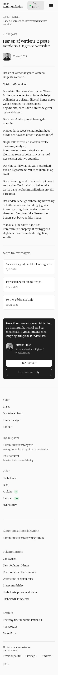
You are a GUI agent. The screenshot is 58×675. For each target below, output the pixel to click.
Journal (15, 17)
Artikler (10, 491)
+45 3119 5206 (10, 626)
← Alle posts (10, 34)
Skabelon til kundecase (16, 599)
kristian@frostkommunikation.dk (22, 620)
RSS (6, 664)
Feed (5, 485)
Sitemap (31, 656)
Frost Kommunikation (13, 5)
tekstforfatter (22, 352)
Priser (6, 406)
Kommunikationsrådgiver (28, 349)
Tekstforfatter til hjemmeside (19, 572)
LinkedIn (9, 633)
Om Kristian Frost (13, 413)
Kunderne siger (12, 420)
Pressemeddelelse (13, 585)
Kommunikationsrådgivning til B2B (23, 538)
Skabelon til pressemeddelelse (20, 592)
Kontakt (7, 427)
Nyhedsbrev (10, 505)
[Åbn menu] (51, 5)
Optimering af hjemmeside (18, 578)
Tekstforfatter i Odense (16, 565)
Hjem (6, 17)
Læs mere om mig (28, 372)
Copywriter (9, 558)
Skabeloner (9, 478)
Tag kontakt (29, 363)
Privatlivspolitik (12, 656)
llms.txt (47, 656)
